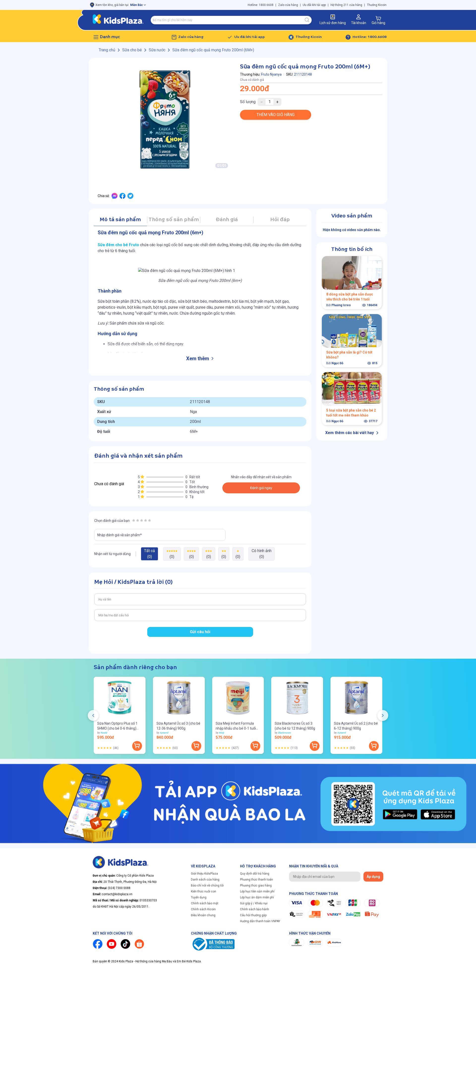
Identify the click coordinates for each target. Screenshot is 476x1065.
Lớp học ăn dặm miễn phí (257, 897)
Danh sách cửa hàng (205, 879)
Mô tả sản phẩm (120, 219)
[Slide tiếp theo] (382, 715)
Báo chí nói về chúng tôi (207, 885)
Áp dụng (373, 877)
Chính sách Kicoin (203, 909)
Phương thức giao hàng (256, 885)
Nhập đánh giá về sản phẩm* (119, 535)
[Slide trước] (93, 715)
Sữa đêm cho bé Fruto (118, 244)
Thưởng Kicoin (377, 5)
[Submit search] (307, 20)
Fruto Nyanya (271, 74)
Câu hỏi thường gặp (253, 915)
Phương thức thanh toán (256, 879)
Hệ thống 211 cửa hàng (346, 5)
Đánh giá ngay (261, 488)
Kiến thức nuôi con (203, 891)
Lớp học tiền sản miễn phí (257, 891)
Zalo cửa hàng (288, 5)
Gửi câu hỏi (200, 631)
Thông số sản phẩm (174, 219)
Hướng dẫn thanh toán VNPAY (260, 921)
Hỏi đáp (280, 219)
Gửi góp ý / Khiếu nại (254, 903)
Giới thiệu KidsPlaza (204, 873)
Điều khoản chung (203, 915)
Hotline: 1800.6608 (260, 5)
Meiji (221, 732)
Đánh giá (227, 219)
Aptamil (164, 732)
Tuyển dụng (199, 897)
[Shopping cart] (378, 18)
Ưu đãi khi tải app (314, 5)
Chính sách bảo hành (254, 909)
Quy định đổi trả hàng (254, 873)
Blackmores (284, 732)
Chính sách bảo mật (204, 903)
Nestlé (103, 732)
